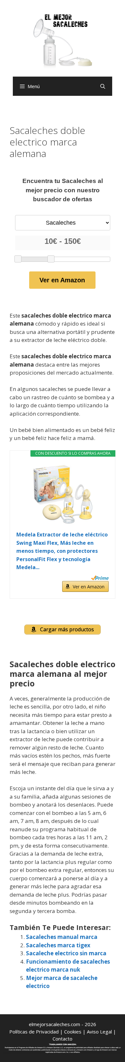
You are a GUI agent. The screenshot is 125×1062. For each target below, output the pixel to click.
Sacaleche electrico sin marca (66, 953)
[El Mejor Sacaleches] (62, 41)
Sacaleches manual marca (61, 937)
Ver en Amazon (62, 280)
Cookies (72, 1031)
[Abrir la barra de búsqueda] (102, 86)
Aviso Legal (99, 1031)
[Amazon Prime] (100, 577)
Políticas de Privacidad (34, 1031)
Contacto (62, 1038)
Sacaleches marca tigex (58, 945)
